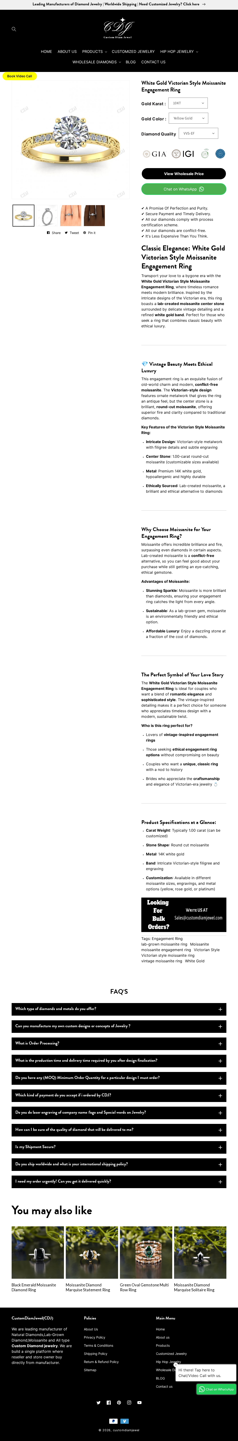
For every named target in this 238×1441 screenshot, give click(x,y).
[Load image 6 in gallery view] (94, 215)
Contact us (164, 1386)
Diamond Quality (158, 134)
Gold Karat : (153, 103)
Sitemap (90, 1370)
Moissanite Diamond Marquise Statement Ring (88, 1287)
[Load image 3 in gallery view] (47, 215)
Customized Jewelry (171, 1354)
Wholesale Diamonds (171, 1370)
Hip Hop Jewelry (168, 1362)
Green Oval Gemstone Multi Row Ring (144, 1287)
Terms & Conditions (98, 1345)
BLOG (160, 1378)
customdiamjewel (126, 1430)
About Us (91, 1329)
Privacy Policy (94, 1337)
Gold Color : (153, 118)
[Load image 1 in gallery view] (23, 215)
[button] (15, 29)
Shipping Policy (95, 1354)
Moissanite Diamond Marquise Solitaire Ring (194, 1287)
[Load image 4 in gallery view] (70, 215)
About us (162, 1337)
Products (163, 1345)
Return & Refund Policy (101, 1362)
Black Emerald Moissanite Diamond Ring (34, 1287)
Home (160, 1329)
